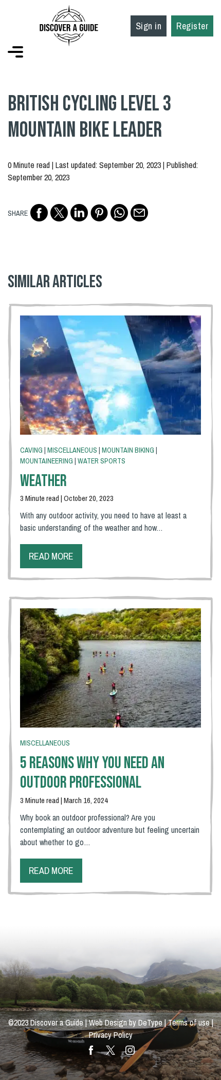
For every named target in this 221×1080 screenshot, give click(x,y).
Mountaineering (46, 460)
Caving (31, 450)
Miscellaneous (72, 450)
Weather (43, 481)
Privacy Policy (111, 1034)
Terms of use (189, 1022)
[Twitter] (59, 212)
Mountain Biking (128, 450)
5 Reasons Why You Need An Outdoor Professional (92, 773)
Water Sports (101, 460)
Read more (51, 556)
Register (192, 26)
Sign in (149, 26)
